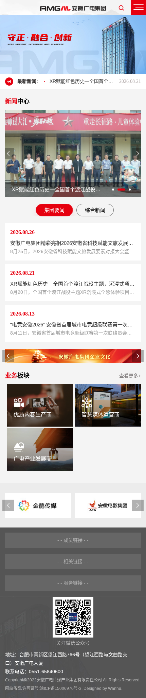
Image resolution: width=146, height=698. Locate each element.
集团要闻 (54, 210)
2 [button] (121, 190)
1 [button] (113, 190)
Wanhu (114, 688)
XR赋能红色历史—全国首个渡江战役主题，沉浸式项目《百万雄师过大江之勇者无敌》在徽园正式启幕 (67, 81)
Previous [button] (8, 153)
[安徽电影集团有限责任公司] (106, 505)
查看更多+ (130, 375)
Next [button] (138, 153)
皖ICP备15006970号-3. (61, 688)
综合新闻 (95, 210)
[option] (73, 44)
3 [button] (130, 190)
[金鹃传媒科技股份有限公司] (36, 505)
